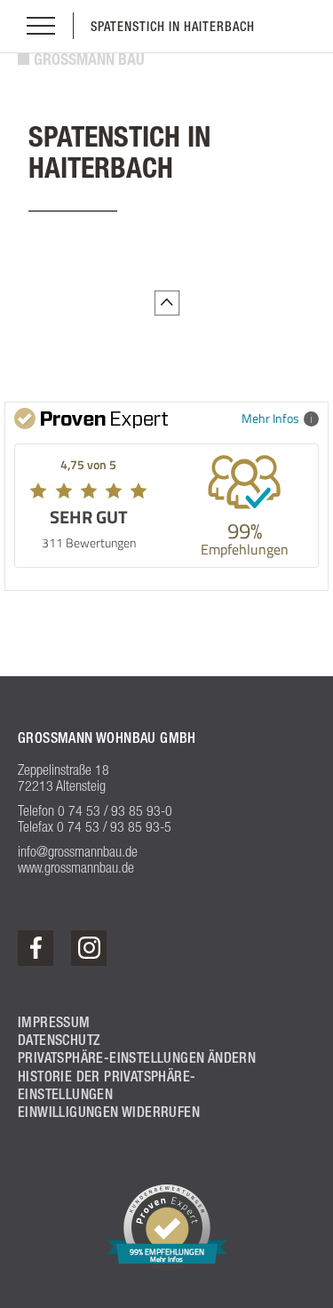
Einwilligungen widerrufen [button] (109, 1112)
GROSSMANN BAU (89, 60)
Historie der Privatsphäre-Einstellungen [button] (106, 1085)
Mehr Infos (270, 418)
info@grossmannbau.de (78, 851)
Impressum (54, 1022)
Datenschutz (58, 1040)
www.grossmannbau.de (76, 867)
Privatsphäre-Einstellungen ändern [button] (137, 1057)
